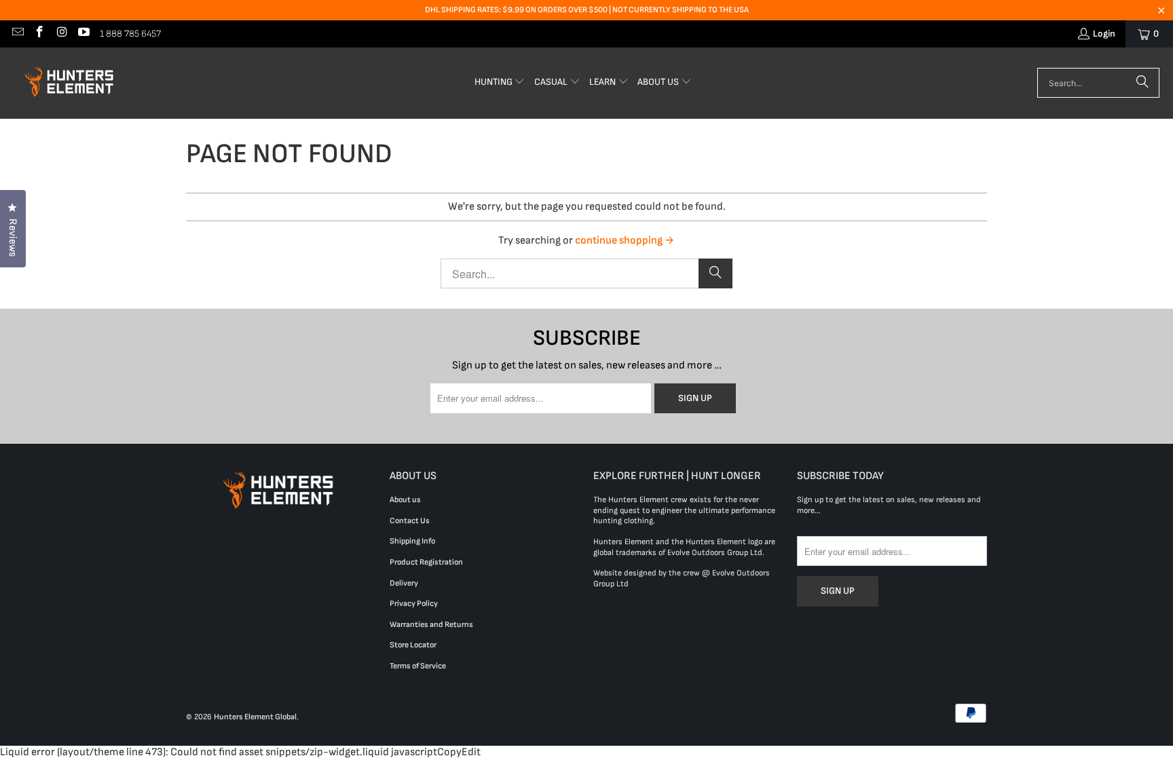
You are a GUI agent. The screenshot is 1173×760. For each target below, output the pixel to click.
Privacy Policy (414, 603)
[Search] (1142, 83)
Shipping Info (412, 541)
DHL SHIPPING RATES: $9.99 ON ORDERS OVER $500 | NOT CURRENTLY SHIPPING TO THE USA (587, 10)
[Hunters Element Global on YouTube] (83, 33)
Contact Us (410, 521)
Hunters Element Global (255, 717)
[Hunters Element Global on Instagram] (61, 33)
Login (1104, 33)
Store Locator (413, 645)
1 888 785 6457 (130, 33)
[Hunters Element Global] (71, 83)
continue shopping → (625, 240)
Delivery (404, 583)
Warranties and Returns (431, 625)
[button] (499, 83)
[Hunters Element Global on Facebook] (39, 33)
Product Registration (426, 562)
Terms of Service (418, 666)
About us (405, 500)
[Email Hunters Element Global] (17, 33)
